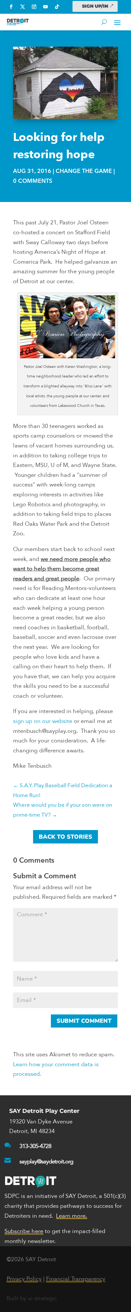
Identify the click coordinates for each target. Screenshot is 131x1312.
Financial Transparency (75, 1279)
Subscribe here (23, 1231)
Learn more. (71, 1216)
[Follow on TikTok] (56, 6)
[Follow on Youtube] (45, 6)
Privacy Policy (24, 1279)
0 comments (32, 181)
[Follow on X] (22, 6)
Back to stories (65, 837)
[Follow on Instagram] (34, 6)
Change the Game (84, 171)
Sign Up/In (95, 6)
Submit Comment (84, 1021)
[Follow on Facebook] (11, 6)
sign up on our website (42, 721)
